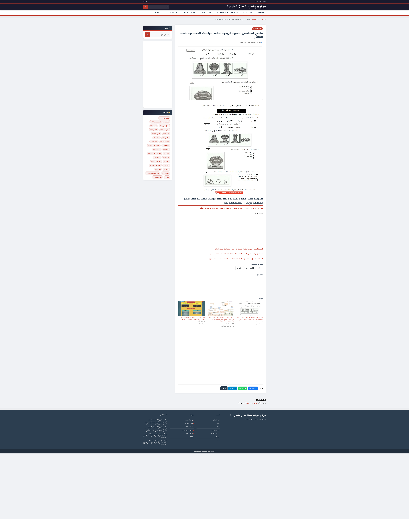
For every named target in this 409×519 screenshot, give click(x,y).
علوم (166, 153)
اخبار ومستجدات (222, 12)
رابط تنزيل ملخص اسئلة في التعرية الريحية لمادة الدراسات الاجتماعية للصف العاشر (231, 208)
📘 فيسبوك (253, 388)
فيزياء (166, 157)
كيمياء (157, 157)
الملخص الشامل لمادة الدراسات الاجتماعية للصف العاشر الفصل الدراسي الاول (236, 258)
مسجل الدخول (252, 403)
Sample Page (189, 423)
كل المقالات (189, 433)
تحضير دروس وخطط (152, 173)
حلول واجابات (156, 161)
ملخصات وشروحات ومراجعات (160, 122)
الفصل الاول (164, 118)
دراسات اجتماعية (256, 20)
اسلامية (185, 12)
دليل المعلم (157, 177)
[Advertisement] (220, 225)
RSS (191, 437)
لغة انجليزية (165, 141)
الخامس (166, 138)
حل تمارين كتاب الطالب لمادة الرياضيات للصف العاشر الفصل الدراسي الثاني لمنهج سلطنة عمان (155, 443)
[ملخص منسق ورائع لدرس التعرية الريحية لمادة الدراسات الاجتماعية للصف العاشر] (191, 308)
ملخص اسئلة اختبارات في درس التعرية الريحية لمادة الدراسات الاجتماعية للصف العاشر (249, 318)
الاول (164, 12)
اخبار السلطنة (235, 12)
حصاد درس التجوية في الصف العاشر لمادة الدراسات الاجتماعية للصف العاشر (236, 253)
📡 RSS (145, 1)
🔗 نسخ (224, 388)
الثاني (158, 169)
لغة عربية (153, 130)
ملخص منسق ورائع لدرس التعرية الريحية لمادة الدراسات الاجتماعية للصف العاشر (193, 318)
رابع (167, 177)
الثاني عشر (156, 134)
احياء (245, 12)
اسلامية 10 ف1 (188, 426)
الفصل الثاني (164, 126)
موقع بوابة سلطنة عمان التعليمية (202, 451)
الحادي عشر (165, 130)
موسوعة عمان (155, 165)
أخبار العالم (260, 12)
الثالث (166, 169)
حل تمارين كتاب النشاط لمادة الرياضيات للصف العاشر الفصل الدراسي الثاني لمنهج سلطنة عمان (155, 436)
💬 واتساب (242, 388)
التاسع (157, 12)
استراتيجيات (195, 12)
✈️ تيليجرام (233, 388)
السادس (156, 149)
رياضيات (154, 141)
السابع (166, 149)
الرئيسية (264, 20)
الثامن (166, 165)
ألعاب (251, 12)
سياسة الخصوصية (187, 430)
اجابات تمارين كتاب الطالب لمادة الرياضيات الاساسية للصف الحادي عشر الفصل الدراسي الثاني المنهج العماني (156, 429)
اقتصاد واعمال (174, 12)
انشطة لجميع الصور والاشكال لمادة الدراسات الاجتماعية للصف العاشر (239, 248)
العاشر (156, 138)
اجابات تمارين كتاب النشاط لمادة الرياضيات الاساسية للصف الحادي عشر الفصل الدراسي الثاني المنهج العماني (156, 422)
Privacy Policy (189, 420)
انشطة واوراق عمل (154, 153)
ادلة (203, 12)
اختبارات (211, 12)
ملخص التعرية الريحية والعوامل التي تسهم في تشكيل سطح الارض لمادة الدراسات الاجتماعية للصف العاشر (221, 319)
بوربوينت (165, 173)
